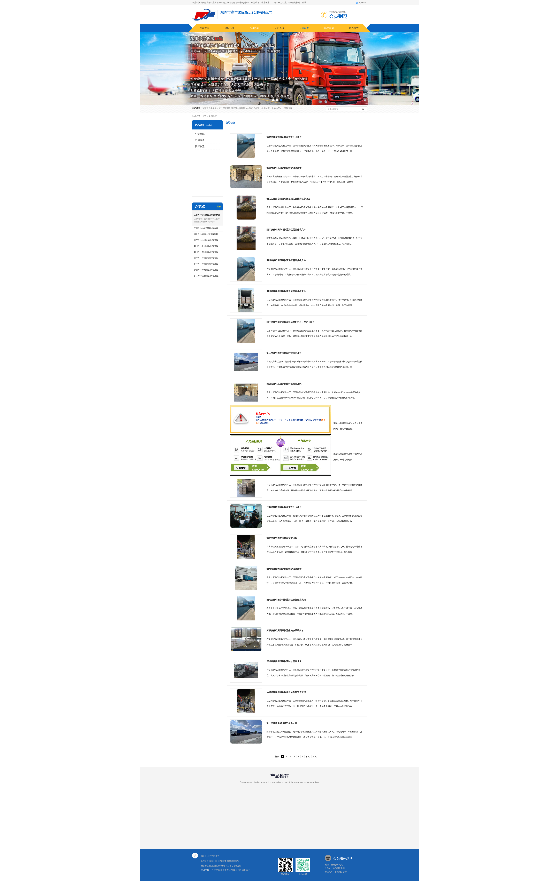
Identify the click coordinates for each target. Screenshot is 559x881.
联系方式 (354, 28)
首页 (204, 116)
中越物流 (200, 140)
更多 (219, 206)
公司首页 (204, 28)
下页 (308, 756)
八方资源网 (217, 870)
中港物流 (200, 134)
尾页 (315, 756)
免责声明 (226, 870)
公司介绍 (279, 28)
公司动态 (304, 28)
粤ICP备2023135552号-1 (230, 861)
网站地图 (246, 870)
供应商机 (229, 28)
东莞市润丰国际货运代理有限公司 (215, 866)
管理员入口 (236, 870)
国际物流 (200, 146)
